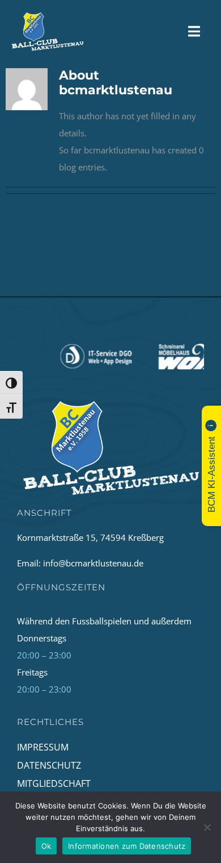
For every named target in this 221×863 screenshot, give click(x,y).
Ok (46, 846)
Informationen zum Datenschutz (126, 846)
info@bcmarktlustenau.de (93, 563)
